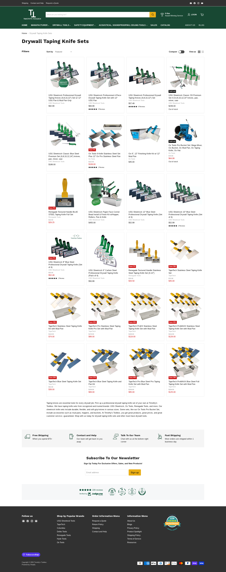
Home (25, 25)
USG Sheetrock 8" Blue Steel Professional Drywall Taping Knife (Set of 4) (65, 264)
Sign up (135, 472)
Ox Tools (92, 159)
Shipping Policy (133, 535)
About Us (190, 25)
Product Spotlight (134, 532)
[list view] (202, 52)
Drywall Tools (61, 25)
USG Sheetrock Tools (56, 103)
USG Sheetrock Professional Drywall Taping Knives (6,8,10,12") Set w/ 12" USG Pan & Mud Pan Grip (64, 98)
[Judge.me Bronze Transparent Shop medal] (122, 491)
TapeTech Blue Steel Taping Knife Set (64, 381)
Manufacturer (39, 25)
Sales (154, 25)
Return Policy (97, 524)
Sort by (49, 52)
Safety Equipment (84, 25)
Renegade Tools (54, 217)
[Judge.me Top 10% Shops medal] (142, 491)
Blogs (129, 524)
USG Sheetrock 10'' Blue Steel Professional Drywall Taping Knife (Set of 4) (185, 214)
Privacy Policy (133, 528)
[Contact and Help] (91, 438)
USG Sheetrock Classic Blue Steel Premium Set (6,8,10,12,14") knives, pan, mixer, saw (64, 156)
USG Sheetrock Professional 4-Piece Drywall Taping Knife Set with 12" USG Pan (105, 98)
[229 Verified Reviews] (172, 532)
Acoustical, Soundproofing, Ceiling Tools (122, 25)
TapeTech (172, 276)
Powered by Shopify (28, 565)
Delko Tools (62, 532)
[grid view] (199, 52)
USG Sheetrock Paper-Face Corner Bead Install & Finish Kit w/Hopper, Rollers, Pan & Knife (104, 214)
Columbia (61, 528)
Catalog (165, 25)
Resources (131, 542)
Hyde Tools (61, 539)
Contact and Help (37, 3)
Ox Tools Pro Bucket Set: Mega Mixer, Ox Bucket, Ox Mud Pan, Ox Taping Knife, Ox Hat (185, 148)
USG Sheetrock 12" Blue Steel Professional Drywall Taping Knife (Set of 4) (145, 214)
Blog (201, 25)
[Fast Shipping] (179, 438)
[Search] (152, 14)
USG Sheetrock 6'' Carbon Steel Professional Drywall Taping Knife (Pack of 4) (103, 273)
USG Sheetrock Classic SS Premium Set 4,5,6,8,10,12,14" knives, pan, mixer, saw (185, 98)
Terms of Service (134, 539)
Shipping (25, 3)
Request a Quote (52, 3)
